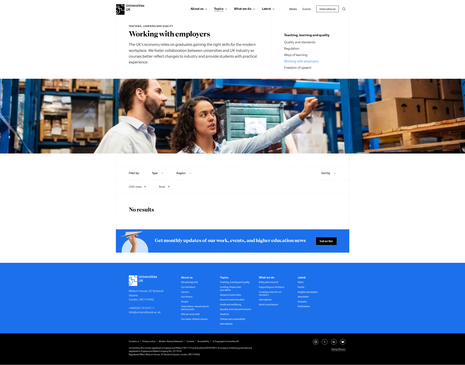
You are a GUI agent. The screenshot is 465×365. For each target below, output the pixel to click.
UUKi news (135, 186)
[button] (343, 9)
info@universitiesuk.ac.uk (145, 312)
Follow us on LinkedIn (334, 342)
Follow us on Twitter (324, 342)
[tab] (158, 173)
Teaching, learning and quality (151, 26)
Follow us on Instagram (315, 342)
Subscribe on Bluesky (342, 342)
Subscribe (326, 241)
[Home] (130, 9)
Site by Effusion (338, 349)
